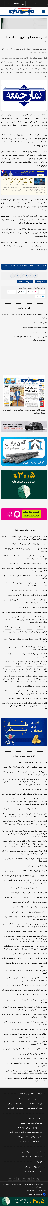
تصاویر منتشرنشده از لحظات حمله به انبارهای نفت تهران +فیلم (24, 612)
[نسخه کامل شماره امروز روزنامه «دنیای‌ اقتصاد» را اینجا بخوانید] (24, 391)
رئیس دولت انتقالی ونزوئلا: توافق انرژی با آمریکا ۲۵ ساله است (24, 794)
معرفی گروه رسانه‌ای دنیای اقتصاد (30, 1099)
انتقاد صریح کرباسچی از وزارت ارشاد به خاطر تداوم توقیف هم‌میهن (26, 550)
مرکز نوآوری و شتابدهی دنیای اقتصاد (29, 1127)
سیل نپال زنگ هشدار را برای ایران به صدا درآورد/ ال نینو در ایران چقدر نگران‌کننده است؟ (25, 601)
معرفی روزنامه (38, 1167)
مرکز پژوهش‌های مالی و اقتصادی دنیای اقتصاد (26, 1132)
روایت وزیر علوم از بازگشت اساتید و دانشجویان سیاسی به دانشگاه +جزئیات (26, 1079)
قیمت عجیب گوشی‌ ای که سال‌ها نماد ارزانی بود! (29, 1058)
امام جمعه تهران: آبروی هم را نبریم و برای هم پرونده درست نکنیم (18, 180)
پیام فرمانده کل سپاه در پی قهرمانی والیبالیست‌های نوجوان (25, 897)
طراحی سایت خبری (37, 1194)
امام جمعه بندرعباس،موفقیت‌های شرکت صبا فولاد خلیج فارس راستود (24, 316)
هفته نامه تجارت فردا (35, 1108)
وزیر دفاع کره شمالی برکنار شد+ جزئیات (33, 789)
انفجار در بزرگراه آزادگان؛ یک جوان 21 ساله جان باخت (27, 995)
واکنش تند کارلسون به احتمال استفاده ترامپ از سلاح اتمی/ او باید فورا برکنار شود (25, 648)
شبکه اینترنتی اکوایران (16, 1103)
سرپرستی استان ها (36, 1156)
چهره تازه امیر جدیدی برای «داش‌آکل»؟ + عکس (30, 953)
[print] (12, 276)
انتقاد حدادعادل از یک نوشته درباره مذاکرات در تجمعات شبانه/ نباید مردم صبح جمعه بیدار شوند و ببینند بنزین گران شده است (24, 824)
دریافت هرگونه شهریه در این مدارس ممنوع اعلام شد (28, 698)
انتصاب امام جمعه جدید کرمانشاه (35, 327)
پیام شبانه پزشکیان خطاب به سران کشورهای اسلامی (28, 1029)
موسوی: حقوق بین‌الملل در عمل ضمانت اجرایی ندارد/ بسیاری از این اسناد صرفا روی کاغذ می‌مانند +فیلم (25, 1008)
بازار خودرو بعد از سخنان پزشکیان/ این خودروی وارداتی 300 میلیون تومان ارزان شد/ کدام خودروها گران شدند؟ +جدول (25, 815)
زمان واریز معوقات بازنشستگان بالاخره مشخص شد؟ (28, 907)
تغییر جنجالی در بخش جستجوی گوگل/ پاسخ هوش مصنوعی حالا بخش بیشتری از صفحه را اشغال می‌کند (25, 925)
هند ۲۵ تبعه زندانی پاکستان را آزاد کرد (33, 1053)
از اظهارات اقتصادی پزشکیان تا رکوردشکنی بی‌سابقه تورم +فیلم (24, 958)
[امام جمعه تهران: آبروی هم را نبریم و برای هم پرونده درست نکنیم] (39, 181)
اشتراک (18, 1152)
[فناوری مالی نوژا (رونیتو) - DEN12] (24, 732)
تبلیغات (27, 1152)
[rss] (24, 1179)
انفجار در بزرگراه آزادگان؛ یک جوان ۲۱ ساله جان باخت (27, 595)
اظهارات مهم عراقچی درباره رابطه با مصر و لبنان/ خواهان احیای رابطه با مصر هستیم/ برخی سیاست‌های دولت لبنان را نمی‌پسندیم (24, 706)
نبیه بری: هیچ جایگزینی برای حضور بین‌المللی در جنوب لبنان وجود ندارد (25, 1023)
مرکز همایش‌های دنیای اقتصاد (32, 1123)
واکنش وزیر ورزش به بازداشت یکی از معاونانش (29, 912)
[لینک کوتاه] (36, 276)
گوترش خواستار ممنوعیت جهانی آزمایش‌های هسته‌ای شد (26, 985)
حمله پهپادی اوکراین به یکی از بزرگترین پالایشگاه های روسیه (25, 767)
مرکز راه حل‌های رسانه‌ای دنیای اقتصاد (29, 1137)
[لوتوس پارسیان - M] (24, 1201)
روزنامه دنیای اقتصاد (35, 1103)
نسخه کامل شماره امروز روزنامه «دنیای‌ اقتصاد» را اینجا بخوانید (24, 412)
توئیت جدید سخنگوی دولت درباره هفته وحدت (30, 902)
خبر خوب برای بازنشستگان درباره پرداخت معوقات (29, 544)
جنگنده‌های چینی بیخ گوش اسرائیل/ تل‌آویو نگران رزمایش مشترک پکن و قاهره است (26, 584)
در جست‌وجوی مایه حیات (37, 332)
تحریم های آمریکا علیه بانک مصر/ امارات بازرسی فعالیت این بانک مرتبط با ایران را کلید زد (25, 881)
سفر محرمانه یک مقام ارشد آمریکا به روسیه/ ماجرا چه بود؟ (25, 809)
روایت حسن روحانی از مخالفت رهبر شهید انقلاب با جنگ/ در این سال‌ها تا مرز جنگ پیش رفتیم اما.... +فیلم (25, 692)
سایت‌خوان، (36, 265)
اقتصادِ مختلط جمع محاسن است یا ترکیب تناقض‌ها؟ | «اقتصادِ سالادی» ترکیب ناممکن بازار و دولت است (24, 538)
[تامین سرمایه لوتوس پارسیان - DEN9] (24, 484)
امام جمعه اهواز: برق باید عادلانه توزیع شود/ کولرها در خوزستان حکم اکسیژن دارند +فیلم (27, 979)
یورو (16, 4)
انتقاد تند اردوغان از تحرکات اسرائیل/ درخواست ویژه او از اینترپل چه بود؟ (26, 655)
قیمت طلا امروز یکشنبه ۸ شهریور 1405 (33, 762)
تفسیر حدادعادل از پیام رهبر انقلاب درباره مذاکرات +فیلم (27, 931)
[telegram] (17, 276)
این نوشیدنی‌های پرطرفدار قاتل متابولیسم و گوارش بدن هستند (24, 875)
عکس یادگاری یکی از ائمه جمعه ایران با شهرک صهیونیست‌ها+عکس (30, 338)
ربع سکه (39, 4)
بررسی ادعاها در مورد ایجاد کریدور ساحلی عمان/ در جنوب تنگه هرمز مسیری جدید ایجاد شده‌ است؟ (24, 773)
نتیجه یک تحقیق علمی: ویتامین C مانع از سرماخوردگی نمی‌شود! (27, 1001)
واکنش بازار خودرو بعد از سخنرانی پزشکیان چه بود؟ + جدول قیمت (24, 640)
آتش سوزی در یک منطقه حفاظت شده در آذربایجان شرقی (26, 870)
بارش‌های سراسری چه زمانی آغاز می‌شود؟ (32, 607)
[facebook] (31, 276)
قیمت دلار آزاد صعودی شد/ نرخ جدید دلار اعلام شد (28, 563)
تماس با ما (39, 1152)
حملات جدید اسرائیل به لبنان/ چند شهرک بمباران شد (28, 887)
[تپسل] (2, 171)
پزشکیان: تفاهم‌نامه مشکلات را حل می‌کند (32, 686)
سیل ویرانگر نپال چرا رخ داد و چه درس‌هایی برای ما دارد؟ (26, 627)
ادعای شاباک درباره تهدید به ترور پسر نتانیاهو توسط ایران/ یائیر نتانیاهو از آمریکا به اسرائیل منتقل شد (24, 852)
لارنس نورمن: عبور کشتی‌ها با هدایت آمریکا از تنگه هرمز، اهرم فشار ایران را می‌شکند (24, 569)
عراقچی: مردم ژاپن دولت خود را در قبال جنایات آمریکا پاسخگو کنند (24, 633)
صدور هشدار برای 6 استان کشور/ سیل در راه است (29, 892)
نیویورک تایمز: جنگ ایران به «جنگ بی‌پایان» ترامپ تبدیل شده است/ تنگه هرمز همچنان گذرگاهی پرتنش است (24, 1072)
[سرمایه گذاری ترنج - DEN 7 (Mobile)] (24, 23)
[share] (19, 1179)
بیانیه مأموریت (22, 1167)
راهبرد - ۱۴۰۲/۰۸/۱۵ (39, 322)
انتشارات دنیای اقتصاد (35, 1118)
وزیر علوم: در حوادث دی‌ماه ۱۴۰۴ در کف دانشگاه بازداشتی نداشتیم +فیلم (26, 1064)
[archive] (10, 1179)
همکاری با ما (20, 1156)
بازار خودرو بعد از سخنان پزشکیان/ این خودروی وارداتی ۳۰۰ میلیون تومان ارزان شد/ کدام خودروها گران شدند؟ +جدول (25, 670)
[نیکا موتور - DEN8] (24, 426)
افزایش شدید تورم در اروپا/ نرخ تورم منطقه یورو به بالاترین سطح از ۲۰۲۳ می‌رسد (25, 1042)
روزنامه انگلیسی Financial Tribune (30, 1141)
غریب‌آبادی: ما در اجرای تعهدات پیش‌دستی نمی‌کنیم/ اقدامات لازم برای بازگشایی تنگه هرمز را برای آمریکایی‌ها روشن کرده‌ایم (25, 947)
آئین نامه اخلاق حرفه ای (34, 1171)
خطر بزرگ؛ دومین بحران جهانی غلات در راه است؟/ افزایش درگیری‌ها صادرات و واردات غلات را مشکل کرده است (26, 662)
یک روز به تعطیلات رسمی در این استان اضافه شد (29, 590)
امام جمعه (41, 281)
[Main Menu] (43, 11)
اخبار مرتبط (24, 308)
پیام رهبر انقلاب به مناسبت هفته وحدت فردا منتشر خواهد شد (24, 990)
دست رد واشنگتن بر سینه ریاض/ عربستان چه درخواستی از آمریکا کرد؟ (26, 859)
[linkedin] (22, 276)
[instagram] (38, 1179)
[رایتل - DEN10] (24, 514)
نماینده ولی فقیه (25, 281)
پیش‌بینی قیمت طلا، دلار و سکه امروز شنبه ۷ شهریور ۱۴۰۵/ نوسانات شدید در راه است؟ (25, 557)
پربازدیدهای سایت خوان (24, 530)
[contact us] (15, 1179)
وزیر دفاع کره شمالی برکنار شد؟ (35, 866)
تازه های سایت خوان (24, 756)
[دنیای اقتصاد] (21, 11)
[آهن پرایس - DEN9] (24, 451)
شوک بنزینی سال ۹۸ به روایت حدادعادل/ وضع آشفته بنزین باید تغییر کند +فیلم (25, 917)
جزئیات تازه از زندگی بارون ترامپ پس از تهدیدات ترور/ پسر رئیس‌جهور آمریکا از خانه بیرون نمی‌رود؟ (25, 1035)
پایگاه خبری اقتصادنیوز (15, 1108)
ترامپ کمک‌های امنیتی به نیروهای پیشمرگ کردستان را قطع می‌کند (25, 577)
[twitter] (26, 276)
